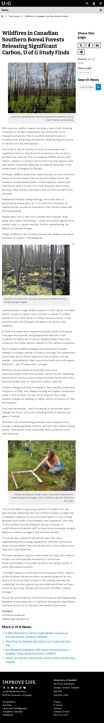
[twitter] (81, 45)
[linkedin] (97, 45)
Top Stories (14, 16)
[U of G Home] (2, 16)
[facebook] (89, 45)
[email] (81, 52)
